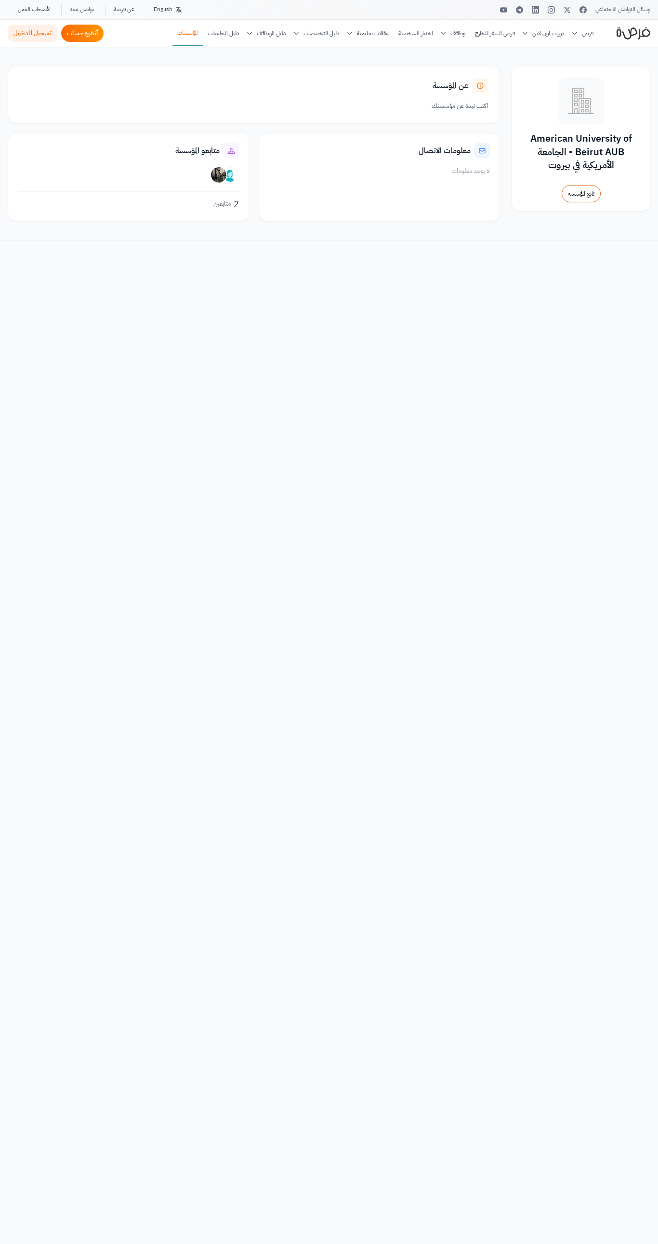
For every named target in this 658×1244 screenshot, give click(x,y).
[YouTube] (503, 9)
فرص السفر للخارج (495, 33)
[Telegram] (519, 9)
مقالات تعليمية (373, 33)
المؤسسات (187, 32)
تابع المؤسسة (581, 193)
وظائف (457, 33)
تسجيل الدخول (32, 33)
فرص (587, 33)
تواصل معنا (81, 9)
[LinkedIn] (535, 9)
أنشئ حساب (82, 33)
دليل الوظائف (271, 33)
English (163, 9)
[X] (567, 9)
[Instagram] (551, 9)
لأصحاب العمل (34, 9)
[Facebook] (583, 9)
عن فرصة (124, 9)
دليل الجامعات (223, 33)
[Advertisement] (329, 1222)
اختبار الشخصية (415, 33)
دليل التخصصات (321, 33)
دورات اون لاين (548, 33)
